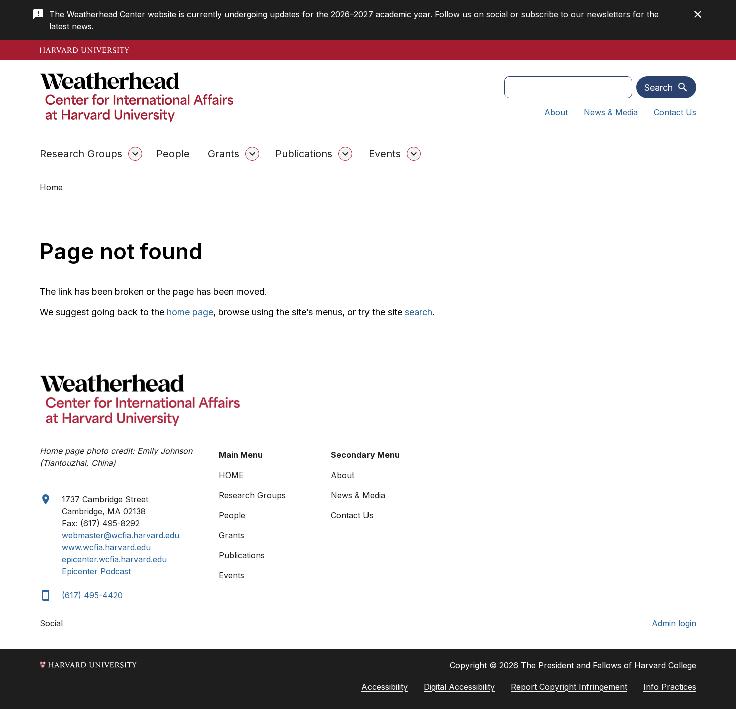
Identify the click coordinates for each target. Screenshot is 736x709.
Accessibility (384, 687)
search (418, 312)
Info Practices (669, 687)
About (556, 112)
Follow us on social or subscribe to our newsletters (532, 14)
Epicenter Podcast (96, 571)
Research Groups (81, 154)
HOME (231, 475)
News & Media (611, 112)
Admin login (674, 623)
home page (190, 312)
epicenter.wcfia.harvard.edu (114, 559)
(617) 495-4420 (92, 595)
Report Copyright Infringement (569, 687)
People (173, 154)
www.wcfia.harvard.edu (106, 547)
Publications (303, 154)
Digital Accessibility (459, 687)
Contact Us (675, 112)
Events (385, 154)
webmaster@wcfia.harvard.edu (120, 535)
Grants (223, 154)
